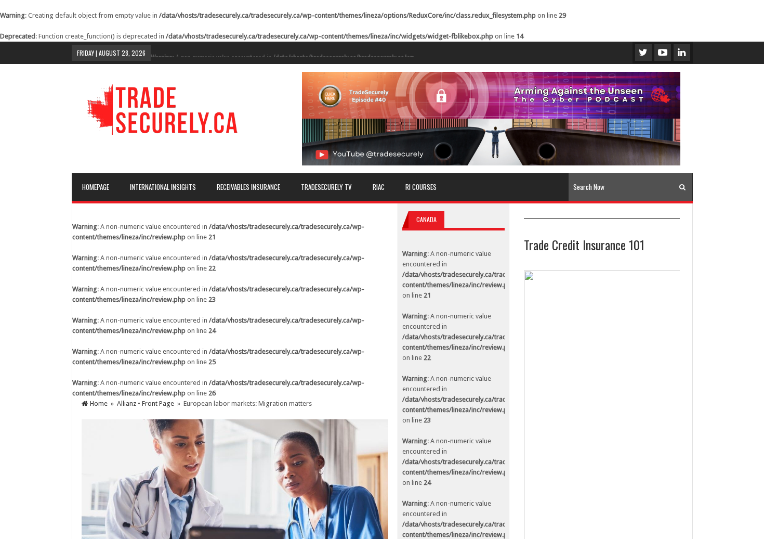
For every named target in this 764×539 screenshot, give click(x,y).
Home (99, 403)
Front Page (158, 403)
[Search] (682, 187)
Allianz (126, 403)
